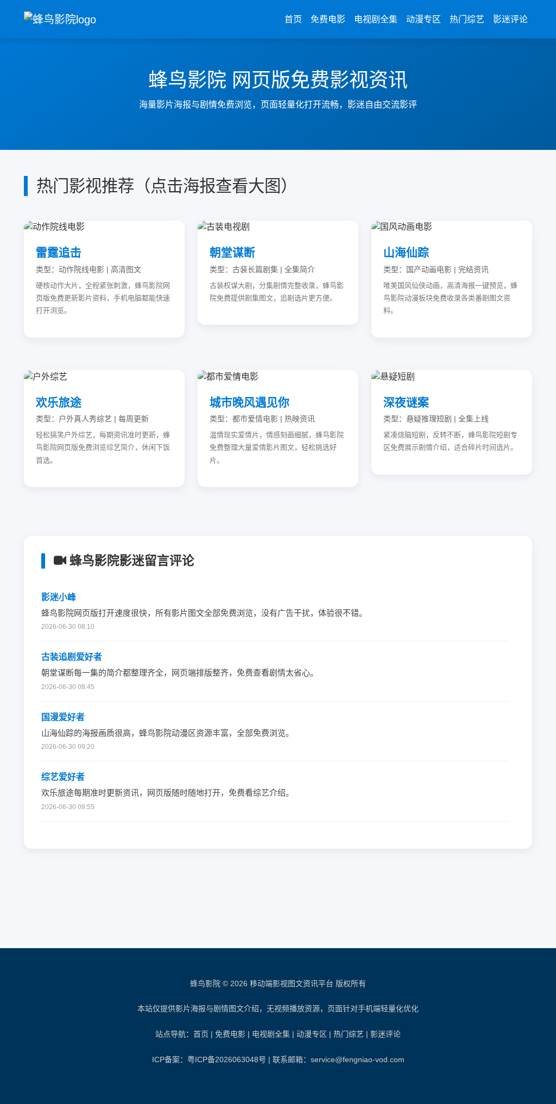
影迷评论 (510, 19)
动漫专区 (423, 19)
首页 (293, 19)
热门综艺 (467, 19)
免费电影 (328, 19)
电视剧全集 (375, 19)
